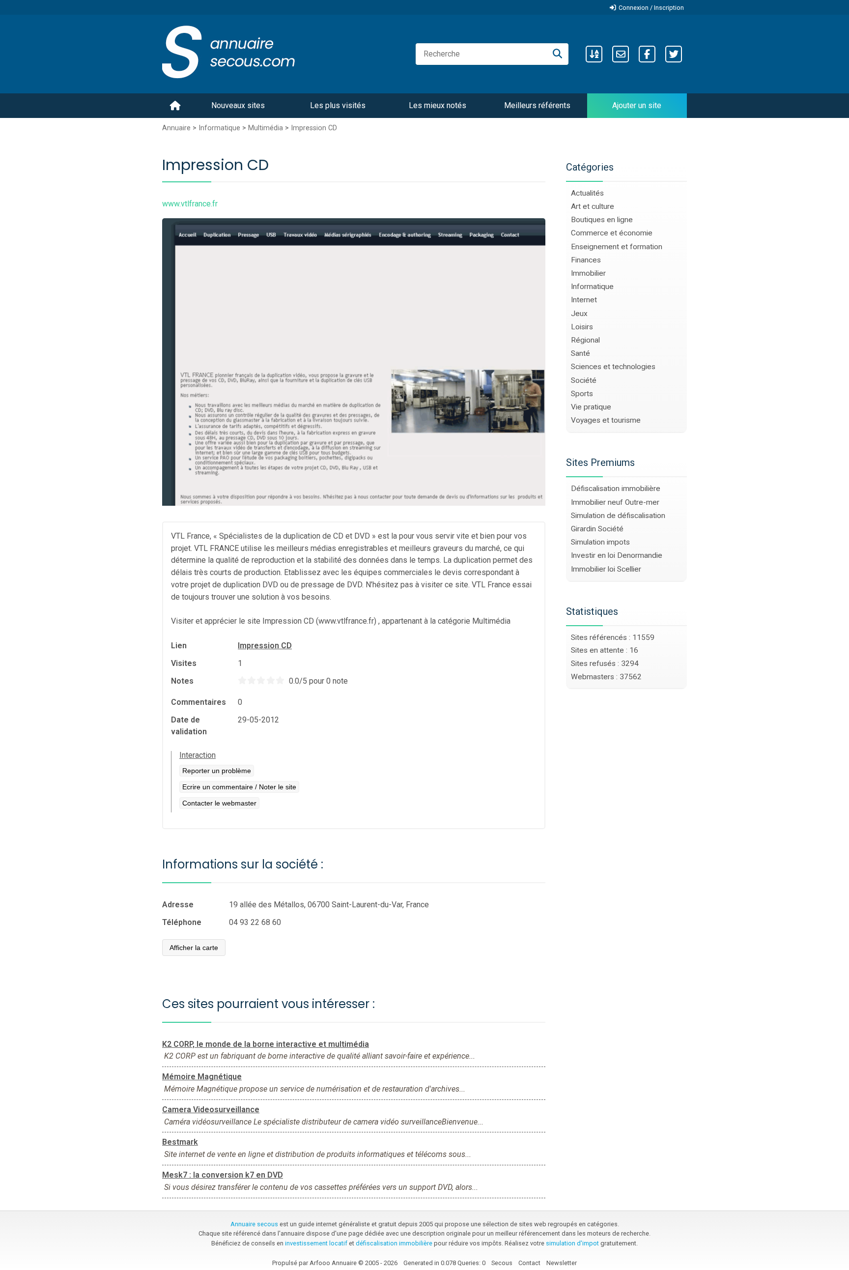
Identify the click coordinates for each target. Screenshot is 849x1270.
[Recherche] (557, 54)
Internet (584, 299)
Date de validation (189, 725)
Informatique (219, 128)
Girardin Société (597, 528)
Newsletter (561, 1263)
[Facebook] (647, 54)
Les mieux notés (437, 105)
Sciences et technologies (613, 366)
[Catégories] (594, 54)
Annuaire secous (254, 1224)
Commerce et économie (611, 233)
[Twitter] (673, 54)
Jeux (579, 313)
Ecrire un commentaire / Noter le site (239, 787)
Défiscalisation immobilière (615, 488)
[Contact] (620, 54)
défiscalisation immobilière (394, 1243)
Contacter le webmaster (219, 803)
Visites (184, 663)
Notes (182, 681)
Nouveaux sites (238, 105)
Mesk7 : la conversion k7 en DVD (222, 1175)
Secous (501, 1263)
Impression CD (314, 128)
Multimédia (265, 128)
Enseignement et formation (616, 246)
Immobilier (588, 273)
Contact (529, 1263)
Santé (580, 353)
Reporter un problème (216, 771)
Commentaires (198, 702)
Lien (179, 645)
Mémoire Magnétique (202, 1076)
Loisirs (582, 326)
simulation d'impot (572, 1243)
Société (583, 380)
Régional (585, 340)
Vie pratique (591, 407)
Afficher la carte (194, 948)
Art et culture (592, 206)
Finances (586, 260)
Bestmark (180, 1142)
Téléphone (181, 922)
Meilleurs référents (537, 105)
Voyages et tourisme (606, 420)
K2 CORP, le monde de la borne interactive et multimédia (265, 1044)
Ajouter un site (636, 105)
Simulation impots (600, 542)
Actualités (587, 193)
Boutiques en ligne (602, 219)
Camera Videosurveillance (210, 1109)
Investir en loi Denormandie (616, 555)
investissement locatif (316, 1243)
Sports (582, 393)
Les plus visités (338, 105)
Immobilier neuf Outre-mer (615, 502)
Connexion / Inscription (651, 7)
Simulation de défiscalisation (618, 515)
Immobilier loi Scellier (606, 569)
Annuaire (176, 128)
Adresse (178, 904)
